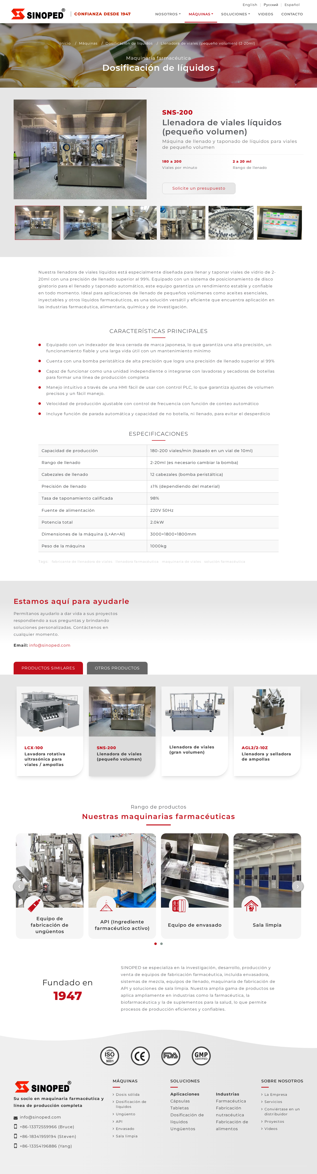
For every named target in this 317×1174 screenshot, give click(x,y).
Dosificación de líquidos (129, 43)
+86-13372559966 (38, 1126)
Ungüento (125, 1114)
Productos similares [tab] (48, 668)
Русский (271, 4)
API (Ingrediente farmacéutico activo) (122, 925)
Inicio (65, 43)
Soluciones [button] (234, 14)
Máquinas (88, 43)
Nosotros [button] (166, 14)
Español (292, 4)
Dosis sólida (128, 1094)
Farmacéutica (231, 1101)
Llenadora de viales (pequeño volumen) (119, 757)
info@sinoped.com (50, 645)
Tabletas (179, 1108)
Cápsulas (180, 1101)
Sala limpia (267, 925)
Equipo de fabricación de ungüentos (50, 925)
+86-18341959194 (38, 1136)
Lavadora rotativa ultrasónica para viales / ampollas (45, 759)
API (119, 1121)
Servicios (273, 1101)
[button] (155, 943)
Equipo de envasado (195, 925)
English (250, 4)
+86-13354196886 (38, 1146)
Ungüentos (182, 1128)
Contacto (292, 14)
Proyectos (274, 1121)
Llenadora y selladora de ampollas (266, 757)
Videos (265, 14)
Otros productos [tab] (117, 668)
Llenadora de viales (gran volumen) (191, 750)
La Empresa (275, 1094)
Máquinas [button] (200, 14)
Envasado (125, 1128)
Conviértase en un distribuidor (282, 1111)
